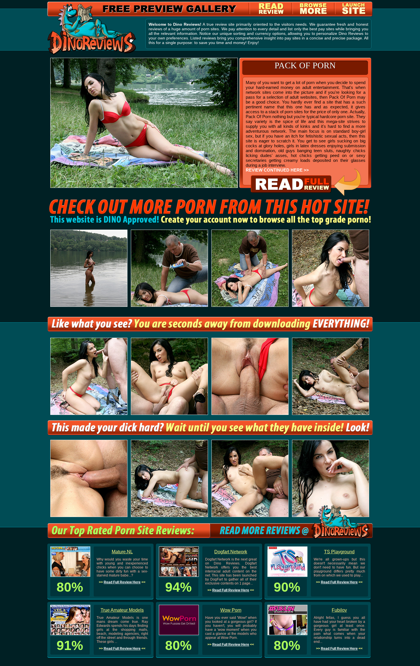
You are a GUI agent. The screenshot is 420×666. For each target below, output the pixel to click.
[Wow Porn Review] (179, 633)
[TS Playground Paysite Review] (287, 575)
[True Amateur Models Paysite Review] (70, 633)
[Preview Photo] (210, 330)
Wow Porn (230, 610)
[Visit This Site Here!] (210, 223)
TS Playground (339, 551)
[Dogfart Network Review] (179, 575)
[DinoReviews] (91, 53)
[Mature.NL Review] (70, 575)
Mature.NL (122, 551)
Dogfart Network (230, 551)
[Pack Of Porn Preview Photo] (144, 186)
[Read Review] (271, 13)
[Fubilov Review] (287, 633)
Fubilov (339, 610)
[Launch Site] (354, 13)
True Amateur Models (122, 610)
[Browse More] (313, 13)
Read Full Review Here (122, 582)
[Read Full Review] (306, 194)
